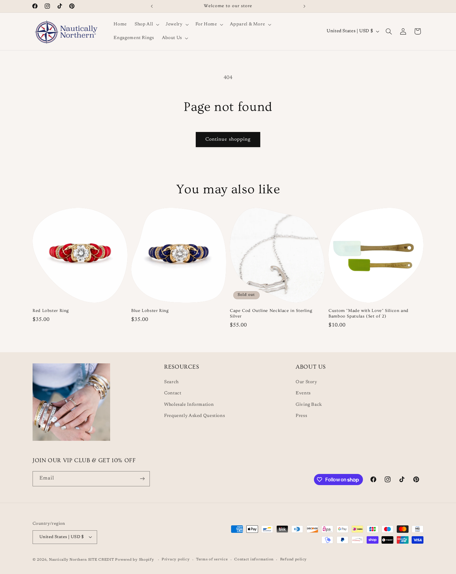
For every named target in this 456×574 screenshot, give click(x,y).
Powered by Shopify (134, 559)
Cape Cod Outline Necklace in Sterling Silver (271, 313)
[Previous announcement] (152, 6)
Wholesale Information (189, 404)
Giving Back (309, 404)
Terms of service (212, 559)
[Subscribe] (142, 478)
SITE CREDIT (101, 559)
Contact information (254, 559)
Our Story (306, 381)
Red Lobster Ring (51, 310)
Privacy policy (176, 559)
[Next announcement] (304, 6)
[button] (146, 24)
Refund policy (293, 559)
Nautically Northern (68, 559)
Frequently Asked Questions (194, 416)
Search (171, 381)
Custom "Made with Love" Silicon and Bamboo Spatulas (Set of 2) (369, 313)
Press (301, 416)
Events (303, 393)
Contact (172, 393)
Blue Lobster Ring (150, 310)
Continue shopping (228, 139)
